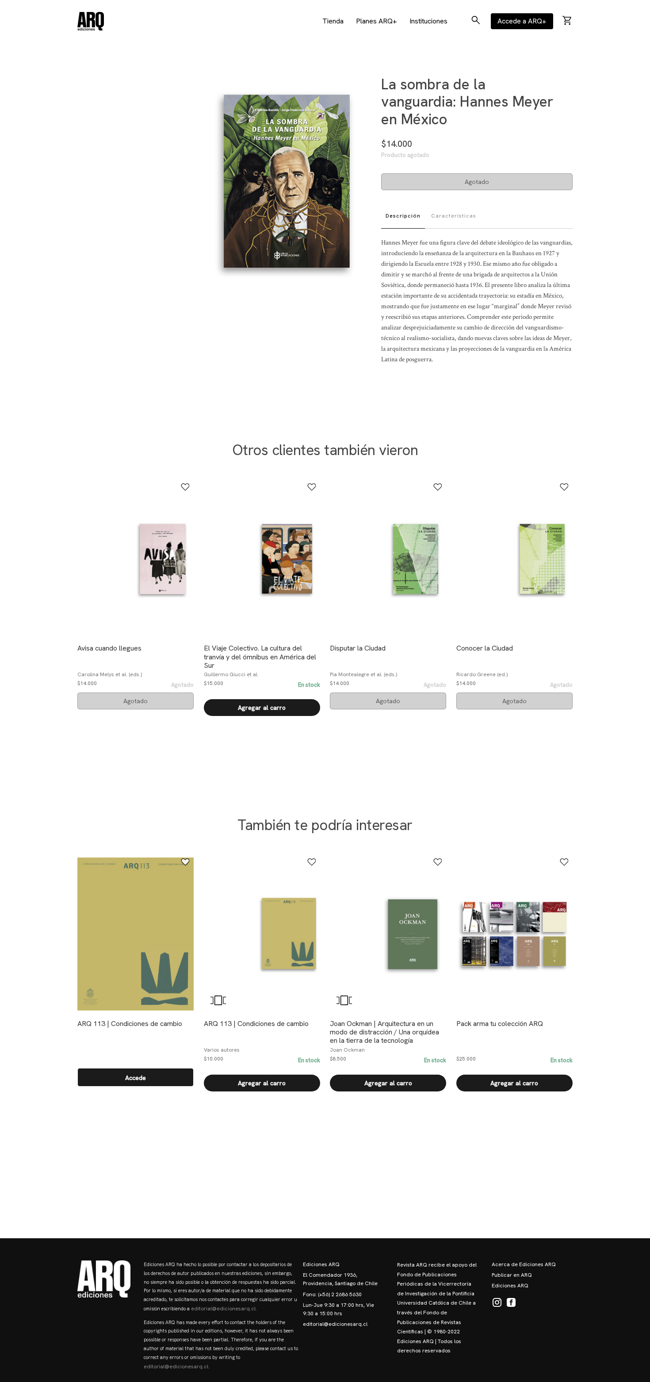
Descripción (403, 215)
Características (453, 215)
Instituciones (428, 21)
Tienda (333, 21)
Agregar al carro (262, 708)
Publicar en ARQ (512, 1275)
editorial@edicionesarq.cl (335, 1324)
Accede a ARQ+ (522, 21)
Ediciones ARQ (321, 1264)
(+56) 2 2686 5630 (340, 1294)
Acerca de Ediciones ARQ (524, 1264)
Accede (135, 1078)
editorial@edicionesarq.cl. (224, 1308)
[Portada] (90, 21)
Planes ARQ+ (376, 21)
